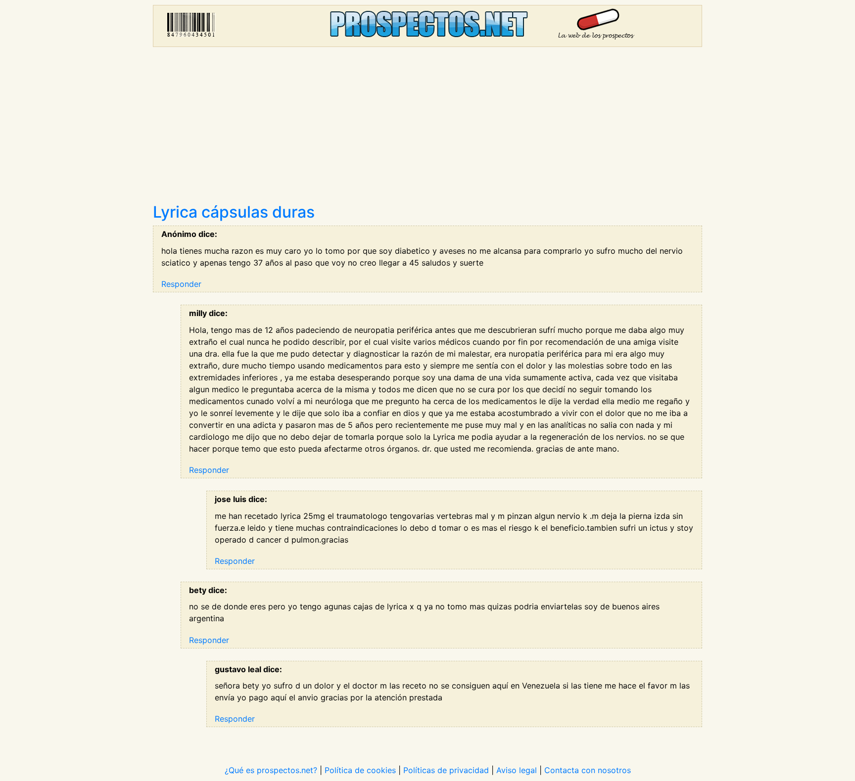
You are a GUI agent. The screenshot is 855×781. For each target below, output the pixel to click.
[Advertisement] (427, 128)
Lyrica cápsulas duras (234, 212)
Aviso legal (516, 770)
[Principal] (427, 25)
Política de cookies (360, 770)
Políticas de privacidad (446, 770)
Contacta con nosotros (587, 770)
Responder (181, 284)
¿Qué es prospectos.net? (271, 770)
